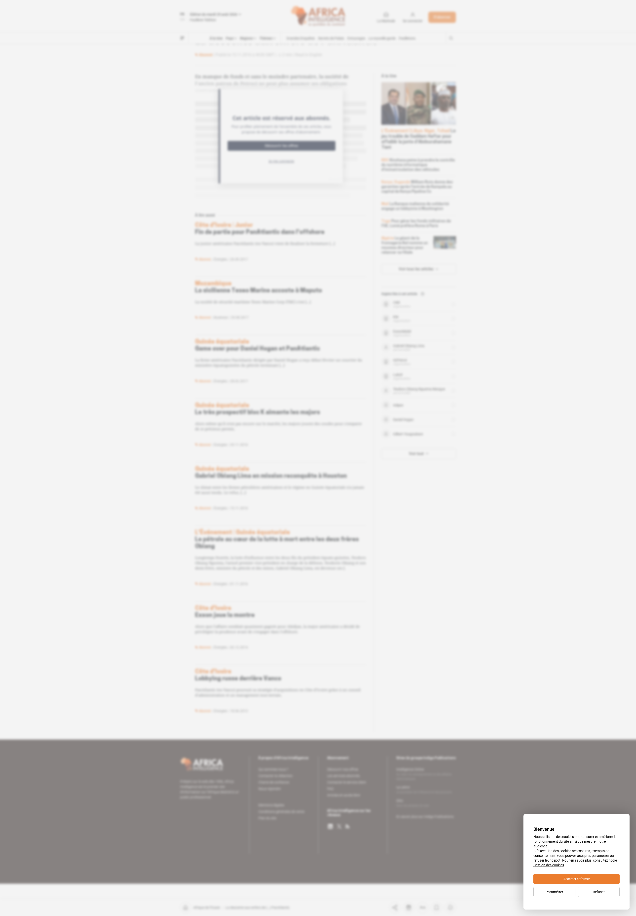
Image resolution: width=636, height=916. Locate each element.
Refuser (599, 892)
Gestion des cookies (548, 865)
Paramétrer (554, 892)
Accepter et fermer (576, 879)
